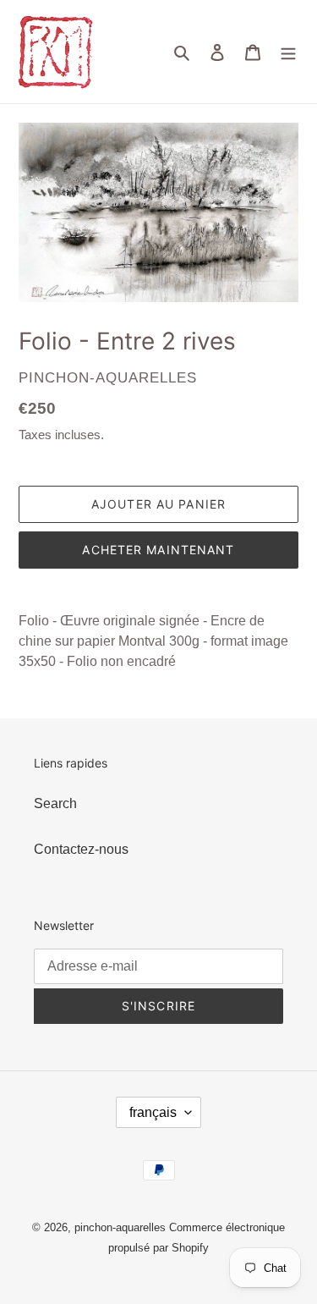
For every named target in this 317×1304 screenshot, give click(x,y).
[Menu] (288, 51)
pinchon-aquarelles (120, 1227)
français (153, 1112)
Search (55, 803)
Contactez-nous (81, 849)
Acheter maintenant (158, 549)
